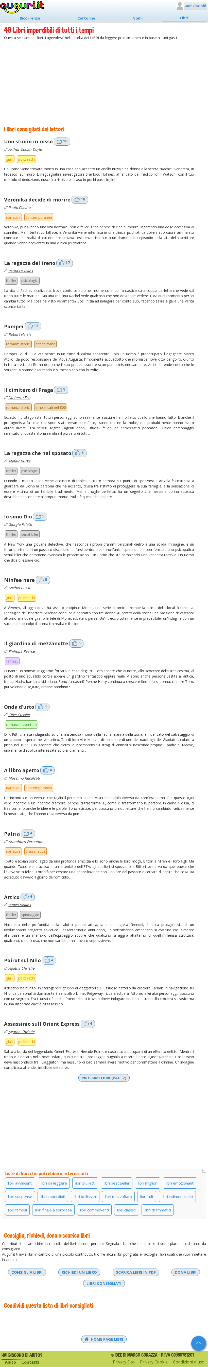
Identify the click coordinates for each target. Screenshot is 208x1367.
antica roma (45, 344)
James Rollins (19, 904)
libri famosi (17, 1209)
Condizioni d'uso (188, 1362)
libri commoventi (94, 1209)
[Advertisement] (104, 83)
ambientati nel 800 (51, 407)
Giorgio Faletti (20, 524)
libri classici (126, 1209)
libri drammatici (158, 1209)
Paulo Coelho (19, 207)
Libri (184, 17)
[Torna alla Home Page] (22, 7)
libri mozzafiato (118, 1196)
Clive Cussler (19, 714)
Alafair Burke (19, 461)
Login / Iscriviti (195, 6)
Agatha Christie (21, 968)
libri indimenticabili (177, 1196)
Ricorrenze (30, 18)
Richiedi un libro (79, 1272)
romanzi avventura (21, 724)
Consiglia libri (27, 1272)
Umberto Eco (19, 397)
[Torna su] (198, 1343)
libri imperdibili (53, 1196)
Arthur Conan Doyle (25, 149)
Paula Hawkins (20, 270)
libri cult (146, 1196)
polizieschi (26, 159)
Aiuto (10, 1362)
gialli (9, 159)
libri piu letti (85, 1183)
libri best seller (117, 1183)
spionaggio (30, 914)
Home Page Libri (106, 1339)
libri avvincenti (20, 1183)
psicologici (29, 280)
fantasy (12, 661)
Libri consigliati (104, 1283)
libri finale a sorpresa (53, 1209)
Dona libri (186, 1272)
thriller (11, 280)
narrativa (13, 217)
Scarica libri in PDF (136, 1272)
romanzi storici (18, 344)
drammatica (35, 851)
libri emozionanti (180, 1183)
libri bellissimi (85, 1196)
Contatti (30, 1362)
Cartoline (86, 18)
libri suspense (20, 1196)
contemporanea (39, 217)
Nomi (137, 18)
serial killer (29, 534)
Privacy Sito (124, 1362)
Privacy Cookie (154, 1362)
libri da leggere (54, 1183)
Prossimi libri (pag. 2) (104, 1077)
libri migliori (148, 1183)
